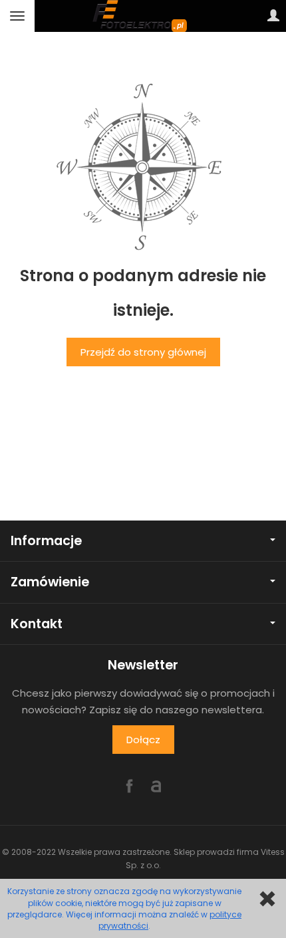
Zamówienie (50, 582)
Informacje (46, 541)
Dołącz (143, 740)
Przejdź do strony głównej (143, 352)
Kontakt (37, 624)
